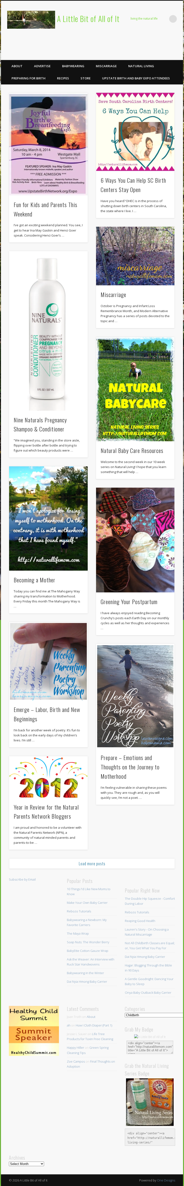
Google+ (178, 55)
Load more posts (92, 863)
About (17, 66)
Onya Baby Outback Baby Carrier (148, 992)
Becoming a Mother (34, 579)
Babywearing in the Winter (85, 973)
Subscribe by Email (22, 879)
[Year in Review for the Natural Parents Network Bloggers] (48, 777)
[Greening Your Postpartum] (135, 540)
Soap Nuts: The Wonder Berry (88, 942)
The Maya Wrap (78, 933)
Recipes (63, 78)
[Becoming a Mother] (48, 518)
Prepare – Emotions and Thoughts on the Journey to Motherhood (130, 766)
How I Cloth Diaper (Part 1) (94, 1025)
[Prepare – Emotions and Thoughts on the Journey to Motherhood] (135, 696)
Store (85, 78)
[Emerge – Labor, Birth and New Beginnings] (48, 661)
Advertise (42, 66)
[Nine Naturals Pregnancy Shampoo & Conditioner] (48, 331)
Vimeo (168, 55)
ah (68, 1025)
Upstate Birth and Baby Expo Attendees (136, 78)
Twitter (148, 55)
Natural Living (141, 66)
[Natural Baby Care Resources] (135, 389)
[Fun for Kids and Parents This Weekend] (48, 144)
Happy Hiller (75, 1047)
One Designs (166, 1180)
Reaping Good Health (140, 921)
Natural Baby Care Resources (132, 450)
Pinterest (158, 55)
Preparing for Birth (29, 78)
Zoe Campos (76, 1061)
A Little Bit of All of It (88, 18)
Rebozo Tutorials (79, 911)
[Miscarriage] (135, 256)
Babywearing (73, 66)
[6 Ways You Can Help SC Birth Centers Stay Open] (135, 132)
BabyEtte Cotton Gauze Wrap (87, 951)
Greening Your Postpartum (129, 601)
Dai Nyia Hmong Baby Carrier (87, 981)
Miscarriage (106, 66)
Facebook (138, 55)
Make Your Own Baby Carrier (87, 902)
